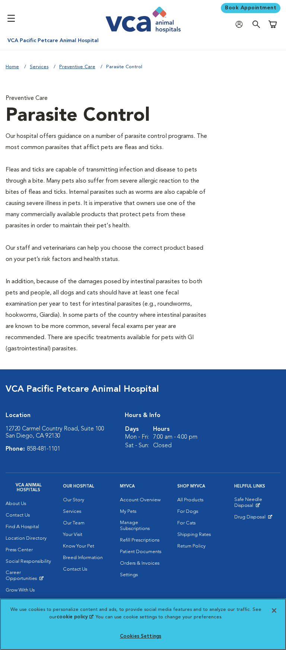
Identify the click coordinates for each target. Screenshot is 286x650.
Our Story (73, 500)
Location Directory (26, 538)
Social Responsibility (28, 561)
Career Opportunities (29, 577)
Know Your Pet (78, 546)
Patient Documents (140, 551)
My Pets (128, 511)
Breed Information (83, 557)
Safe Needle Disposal (257, 504)
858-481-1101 (43, 449)
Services (39, 66)
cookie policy (75, 617)
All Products (190, 500)
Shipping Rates (194, 534)
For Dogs (187, 511)
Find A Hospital (22, 526)
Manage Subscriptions (135, 525)
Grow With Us (20, 590)
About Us (16, 503)
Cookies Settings (140, 636)
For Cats (186, 523)
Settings (129, 574)
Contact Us (18, 515)
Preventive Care (77, 66)
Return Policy (191, 546)
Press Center (19, 550)
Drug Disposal (253, 519)
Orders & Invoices (139, 563)
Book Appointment (250, 7)
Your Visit (72, 534)
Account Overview (140, 500)
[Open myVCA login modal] (241, 24)
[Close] (274, 610)
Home (12, 66)
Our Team (74, 523)
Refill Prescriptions (139, 540)
